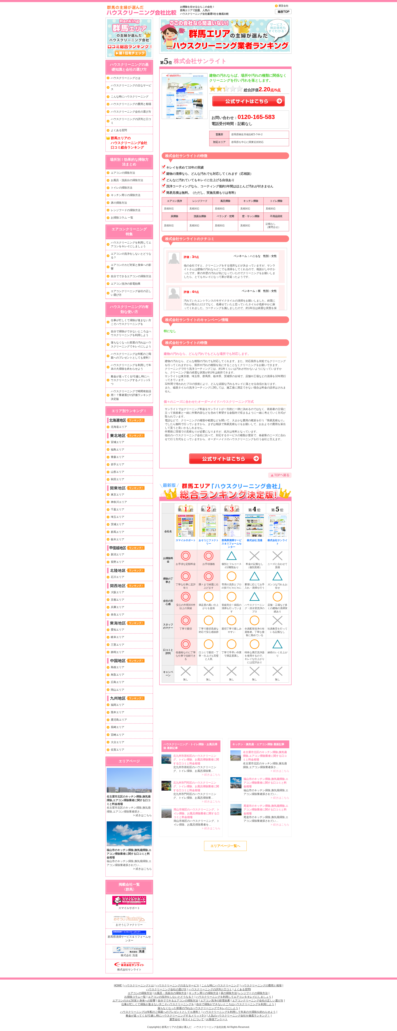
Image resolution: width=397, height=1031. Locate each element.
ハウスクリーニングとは (125, 78)
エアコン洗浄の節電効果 (125, 283)
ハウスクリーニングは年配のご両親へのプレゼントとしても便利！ (160, 1011)
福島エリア (117, 449)
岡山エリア (117, 689)
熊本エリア (117, 712)
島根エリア (117, 667)
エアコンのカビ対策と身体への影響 (133, 1000)
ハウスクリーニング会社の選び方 (131, 111)
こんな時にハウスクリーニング (129, 96)
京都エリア (117, 599)
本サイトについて (193, 1019)
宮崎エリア (117, 734)
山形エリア (117, 471)
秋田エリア (117, 479)
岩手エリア (117, 464)
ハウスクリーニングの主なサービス (177, 985)
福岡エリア (117, 704)
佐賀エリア (117, 749)
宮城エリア (117, 442)
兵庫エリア (117, 607)
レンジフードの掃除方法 (125, 210)
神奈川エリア (119, 502)
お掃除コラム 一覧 (122, 217)
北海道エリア (119, 426)
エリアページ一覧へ (225, 846)
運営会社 (283, 5)
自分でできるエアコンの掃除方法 (131, 276)
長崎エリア (117, 727)
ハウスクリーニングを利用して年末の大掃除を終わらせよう (239, 1011)
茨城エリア (117, 524)
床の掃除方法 (119, 202)
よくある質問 (119, 130)
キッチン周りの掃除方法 (125, 195)
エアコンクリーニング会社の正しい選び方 (257, 1000)
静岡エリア (117, 652)
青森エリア (117, 456)
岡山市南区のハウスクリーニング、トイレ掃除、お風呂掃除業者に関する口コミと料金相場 (196, 813)
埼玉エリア (117, 516)
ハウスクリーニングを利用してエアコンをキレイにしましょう (233, 996)
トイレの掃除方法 (121, 187)
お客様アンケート (217, 1019)
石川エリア (117, 576)
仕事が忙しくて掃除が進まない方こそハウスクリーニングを (157, 1004)
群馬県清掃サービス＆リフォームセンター (129, 938)
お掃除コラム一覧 (135, 996)
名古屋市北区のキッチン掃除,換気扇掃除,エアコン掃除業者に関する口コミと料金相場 (129, 800)
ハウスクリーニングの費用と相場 (131, 104)
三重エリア (117, 644)
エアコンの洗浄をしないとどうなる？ (171, 996)
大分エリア (117, 742)
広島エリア (117, 682)
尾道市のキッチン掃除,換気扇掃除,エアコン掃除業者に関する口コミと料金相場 (266, 809)
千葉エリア (117, 509)
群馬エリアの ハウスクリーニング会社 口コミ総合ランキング (129, 142)
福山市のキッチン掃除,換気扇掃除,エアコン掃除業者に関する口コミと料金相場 (129, 853)
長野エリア (117, 561)
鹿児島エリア (119, 719)
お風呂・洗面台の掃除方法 (127, 180)
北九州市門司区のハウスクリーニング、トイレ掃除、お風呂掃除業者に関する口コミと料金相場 (196, 786)
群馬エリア (117, 531)
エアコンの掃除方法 (123, 172)
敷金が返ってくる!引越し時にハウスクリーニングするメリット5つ (130, 380)
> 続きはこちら (142, 815)
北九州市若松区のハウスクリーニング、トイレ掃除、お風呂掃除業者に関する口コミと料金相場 (196, 759)
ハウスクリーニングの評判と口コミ (210, 989)
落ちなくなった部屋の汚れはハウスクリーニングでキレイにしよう (198, 1008)
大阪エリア (117, 592)
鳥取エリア (117, 674)
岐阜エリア (117, 637)
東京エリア (117, 494)
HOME (118, 985)
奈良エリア (117, 614)
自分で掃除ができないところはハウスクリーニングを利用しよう (235, 1004)
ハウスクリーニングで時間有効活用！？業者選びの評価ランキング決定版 (131, 395)
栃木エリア (117, 539)
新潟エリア (117, 554)
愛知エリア (117, 629)
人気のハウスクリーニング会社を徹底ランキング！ (239, 1015)
